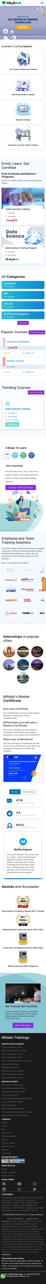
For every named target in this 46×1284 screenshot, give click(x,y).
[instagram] (34, 1183)
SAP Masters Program (9, 1105)
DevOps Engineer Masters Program (14, 1088)
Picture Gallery (29, 792)
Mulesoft (25, 1210)
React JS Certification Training (12, 1054)
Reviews (15, 792)
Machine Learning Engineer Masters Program (17, 1098)
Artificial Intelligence (28, 1205)
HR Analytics (18, 1200)
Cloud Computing (20, 1197)
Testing (15, 1203)
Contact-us (44, 584)
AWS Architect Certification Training (14, 1050)
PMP (22, 1203)
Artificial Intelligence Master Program (14, 1115)
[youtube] (19, 1183)
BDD (20, 1208)
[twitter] (34, 1189)
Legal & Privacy (32, 1219)
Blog (3, 1129)
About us (5, 1122)
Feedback (5, 1150)
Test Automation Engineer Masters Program (17, 1112)
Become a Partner (8, 1176)
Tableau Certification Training (12, 1057)
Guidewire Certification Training (12, 1071)
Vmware (16, 1210)
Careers (4, 1169)
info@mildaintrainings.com (18, 1276)
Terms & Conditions (15, 1219)
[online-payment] (13, 1161)
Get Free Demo (23, 1025)
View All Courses (37, 332)
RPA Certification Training (10, 1067)
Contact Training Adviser (20, 487)
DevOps (31, 1197)
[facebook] (4, 1183)
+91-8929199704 (31, 1274)
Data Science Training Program (12, 1085)
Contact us (5, 1126)
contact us (6, 1254)
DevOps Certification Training (12, 1047)
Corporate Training (8, 1143)
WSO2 (14, 1208)
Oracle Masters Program (10, 1095)
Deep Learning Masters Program (13, 1108)
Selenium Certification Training (12, 1078)
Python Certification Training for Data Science (17, 1061)
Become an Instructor (9, 1172)
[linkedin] (4, 1189)
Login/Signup (6, 1153)
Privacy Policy (6, 1133)
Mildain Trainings (15, 1037)
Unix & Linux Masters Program (12, 1102)
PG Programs (6, 1197)
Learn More (12, 424)
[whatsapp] (19, 1189)
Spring (33, 1210)
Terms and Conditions (9, 1136)
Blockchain (5, 1208)
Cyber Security (30, 1208)
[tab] (7, 455)
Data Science (6, 1200)
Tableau (15, 1205)
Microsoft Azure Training (10, 1064)
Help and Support (8, 1146)
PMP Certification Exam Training (13, 1074)
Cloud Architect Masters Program (13, 1091)
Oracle (39, 1197)
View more (23, 323)
